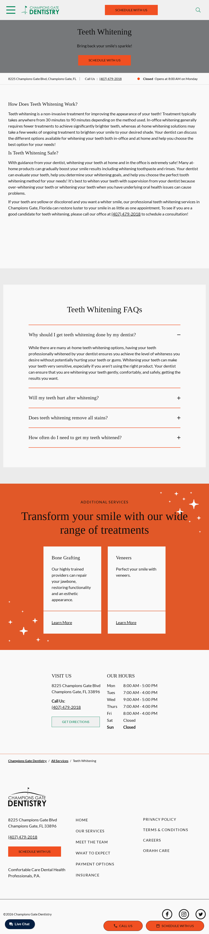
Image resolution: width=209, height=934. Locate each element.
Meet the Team (92, 842)
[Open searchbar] (198, 10)
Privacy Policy (159, 819)
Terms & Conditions (165, 829)
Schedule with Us (131, 10)
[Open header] (10, 10)
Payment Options (95, 864)
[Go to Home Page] (40, 10)
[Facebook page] (167, 914)
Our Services (90, 831)
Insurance (88, 875)
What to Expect (93, 853)
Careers (152, 840)
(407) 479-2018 (110, 79)
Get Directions (75, 722)
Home (82, 820)
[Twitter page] (201, 914)
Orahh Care (156, 850)
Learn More (62, 622)
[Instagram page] (184, 914)
